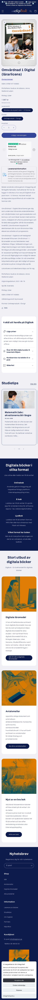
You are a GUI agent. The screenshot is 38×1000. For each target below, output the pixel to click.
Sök (5, 879)
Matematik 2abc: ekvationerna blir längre (18, 413)
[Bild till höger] (23, 449)
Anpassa (19, 990)
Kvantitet (5, 123)
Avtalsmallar (8, 884)
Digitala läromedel (10, 889)
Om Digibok (8, 917)
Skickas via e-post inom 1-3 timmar (17, 110)
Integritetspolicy (8, 996)
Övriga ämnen (7, 79)
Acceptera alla (19, 980)
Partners (7, 922)
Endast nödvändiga (19, 985)
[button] (2, 11)
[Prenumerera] (31, 865)
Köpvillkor (7, 926)
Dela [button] (5, 308)
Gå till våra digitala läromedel (17, 658)
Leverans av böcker (11, 907)
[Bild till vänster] (14, 449)
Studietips (7, 912)
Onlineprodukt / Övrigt (12, 118)
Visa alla (33, 384)
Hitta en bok (14, 834)
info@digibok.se (16, 939)
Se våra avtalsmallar (17, 746)
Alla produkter (9, 894)
